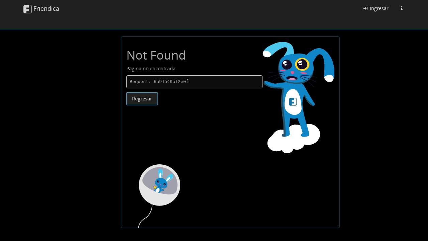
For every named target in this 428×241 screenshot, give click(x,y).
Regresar (142, 98)
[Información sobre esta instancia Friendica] (402, 8)
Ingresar (378, 8)
